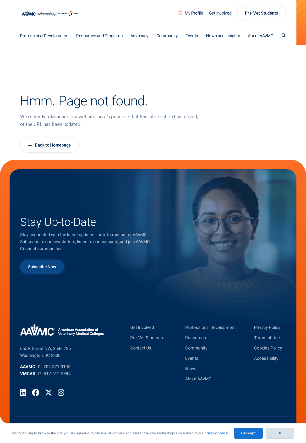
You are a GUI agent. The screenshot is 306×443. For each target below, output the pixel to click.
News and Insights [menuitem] (223, 35)
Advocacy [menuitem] (139, 35)
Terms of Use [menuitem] (267, 337)
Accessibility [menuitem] (266, 358)
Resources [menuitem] (195, 337)
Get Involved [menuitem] (220, 13)
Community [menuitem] (167, 35)
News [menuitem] (191, 368)
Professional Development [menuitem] (44, 35)
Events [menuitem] (192, 35)
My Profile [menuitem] (194, 13)
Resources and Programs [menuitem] (99, 35)
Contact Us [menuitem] (140, 347)
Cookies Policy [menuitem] (268, 347)
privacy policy (216, 433)
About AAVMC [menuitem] (260, 35)
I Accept (248, 433)
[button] (283, 35)
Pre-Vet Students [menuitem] (261, 13)
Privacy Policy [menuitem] (267, 327)
